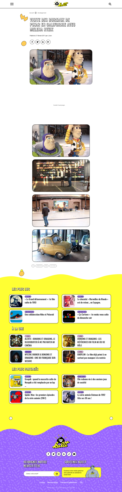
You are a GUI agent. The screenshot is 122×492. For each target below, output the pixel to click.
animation (39, 265)
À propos (42, 482)
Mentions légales (53, 482)
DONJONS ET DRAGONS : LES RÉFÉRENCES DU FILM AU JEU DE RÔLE (91, 342)
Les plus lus (29, 311)
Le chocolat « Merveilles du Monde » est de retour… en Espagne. (92, 300)
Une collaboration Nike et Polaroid (39, 314)
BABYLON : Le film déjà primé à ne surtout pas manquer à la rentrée (92, 356)
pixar (46, 265)
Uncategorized (42, 13)
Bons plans (81, 376)
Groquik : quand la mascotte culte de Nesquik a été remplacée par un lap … (40, 382)
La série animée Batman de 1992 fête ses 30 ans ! (91, 396)
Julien (50, 36)
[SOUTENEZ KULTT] (86, 469)
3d (33, 265)
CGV (81, 482)
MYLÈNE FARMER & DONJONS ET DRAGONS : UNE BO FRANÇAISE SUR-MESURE (40, 358)
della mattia (72, 487)
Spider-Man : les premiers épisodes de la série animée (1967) (39, 396)
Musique (28, 351)
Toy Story (53, 265)
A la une (28, 296)
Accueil (31, 13)
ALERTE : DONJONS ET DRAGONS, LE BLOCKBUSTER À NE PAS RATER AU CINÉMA (40, 342)
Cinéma (28, 336)
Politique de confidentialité (69, 482)
